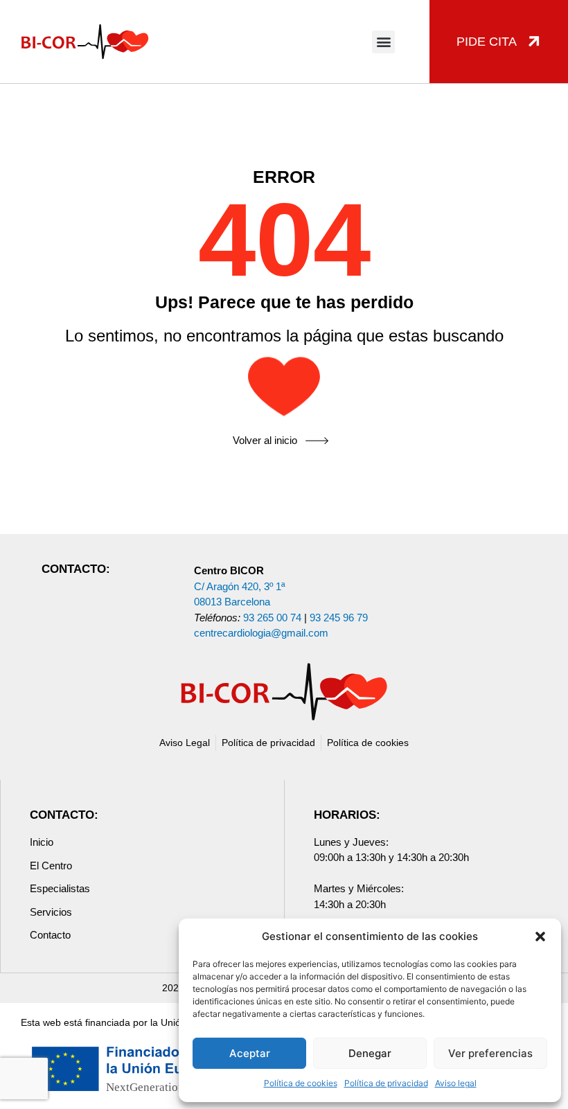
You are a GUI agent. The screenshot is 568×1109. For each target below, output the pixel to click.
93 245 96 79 (339, 617)
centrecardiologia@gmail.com (261, 633)
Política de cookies (300, 1083)
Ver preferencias (490, 1053)
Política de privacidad (386, 1083)
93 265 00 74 (272, 617)
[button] (540, 936)
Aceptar (249, 1053)
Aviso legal (456, 1083)
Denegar (369, 1053)
